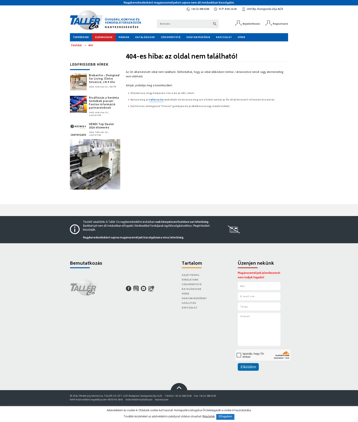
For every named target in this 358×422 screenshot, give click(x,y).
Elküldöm (248, 367)
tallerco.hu (156, 100)
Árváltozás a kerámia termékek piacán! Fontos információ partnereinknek (104, 103)
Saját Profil (191, 275)
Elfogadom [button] (225, 417)
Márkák (124, 37)
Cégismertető (171, 37)
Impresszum (161, 400)
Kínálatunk (190, 280)
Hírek (241, 37)
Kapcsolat (224, 37)
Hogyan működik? (194, 298)
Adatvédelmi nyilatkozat (139, 400)
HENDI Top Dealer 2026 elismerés (101, 126)
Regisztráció (280, 24)
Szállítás (189, 303)
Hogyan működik (198, 37)
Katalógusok (145, 37)
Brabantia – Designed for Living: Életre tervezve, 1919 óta (104, 79)
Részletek (208, 417)
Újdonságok (104, 37)
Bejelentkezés (251, 24)
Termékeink (81, 37)
